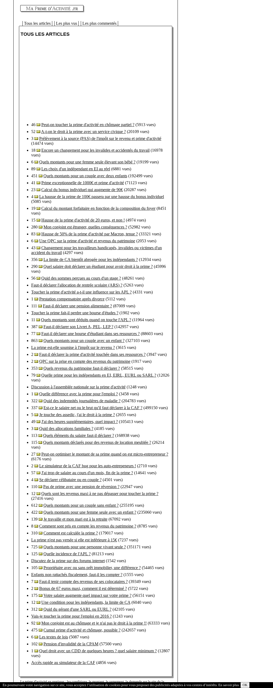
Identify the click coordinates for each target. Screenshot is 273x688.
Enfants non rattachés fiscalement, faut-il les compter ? (76, 574)
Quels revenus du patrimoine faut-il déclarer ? (81, 368)
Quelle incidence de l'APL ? (67, 554)
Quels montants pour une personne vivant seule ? (84, 547)
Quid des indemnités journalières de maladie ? (82, 401)
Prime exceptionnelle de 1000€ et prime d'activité (82, 182)
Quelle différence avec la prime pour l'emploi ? (78, 394)
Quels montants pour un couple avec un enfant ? (84, 340)
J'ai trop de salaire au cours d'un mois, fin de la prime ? (87, 472)
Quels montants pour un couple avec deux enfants (85, 176)
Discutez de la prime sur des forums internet (68, 560)
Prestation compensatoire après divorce (72, 299)
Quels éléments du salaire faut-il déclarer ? (78, 435)
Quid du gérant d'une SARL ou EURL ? (77, 609)
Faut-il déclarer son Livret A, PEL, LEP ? (78, 326)
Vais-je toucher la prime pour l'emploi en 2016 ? (71, 616)
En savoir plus (228, 685)
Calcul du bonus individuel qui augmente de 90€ (82, 189)
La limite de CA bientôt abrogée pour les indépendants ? (90, 259)
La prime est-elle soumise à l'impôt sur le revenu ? (73, 347)
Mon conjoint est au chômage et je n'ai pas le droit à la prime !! (94, 623)
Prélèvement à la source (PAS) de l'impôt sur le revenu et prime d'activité (100, 138)
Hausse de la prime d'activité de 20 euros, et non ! (83, 220)
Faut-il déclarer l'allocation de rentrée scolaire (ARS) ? (76, 285)
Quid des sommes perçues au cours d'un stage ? (81, 278)
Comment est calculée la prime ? (70, 533)
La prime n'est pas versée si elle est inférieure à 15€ (74, 540)
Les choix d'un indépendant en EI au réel (75, 169)
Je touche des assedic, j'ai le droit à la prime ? (77, 414)
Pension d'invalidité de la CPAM (70, 644)
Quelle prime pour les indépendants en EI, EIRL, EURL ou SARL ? (98, 375)
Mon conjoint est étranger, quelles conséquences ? (85, 227)
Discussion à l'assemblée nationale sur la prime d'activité (78, 387)
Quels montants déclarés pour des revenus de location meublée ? (97, 442)
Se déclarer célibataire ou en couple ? (70, 479)
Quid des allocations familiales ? (66, 428)
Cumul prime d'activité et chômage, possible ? (82, 630)
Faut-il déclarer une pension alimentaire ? (77, 306)
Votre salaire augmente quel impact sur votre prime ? (87, 595)
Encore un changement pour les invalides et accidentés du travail (95, 150)
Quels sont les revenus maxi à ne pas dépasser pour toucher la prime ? (99, 493)
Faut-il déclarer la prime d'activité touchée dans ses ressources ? (92, 354)
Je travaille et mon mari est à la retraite (75, 519)
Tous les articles (37, 23)
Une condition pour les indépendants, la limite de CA (85, 602)
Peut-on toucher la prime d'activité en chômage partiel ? (87, 124)
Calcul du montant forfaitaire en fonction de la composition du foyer (98, 208)
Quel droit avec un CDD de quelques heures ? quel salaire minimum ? (98, 651)
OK (245, 685)
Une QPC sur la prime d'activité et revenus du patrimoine (87, 241)
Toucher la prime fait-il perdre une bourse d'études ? (74, 313)
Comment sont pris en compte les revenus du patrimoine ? (87, 526)
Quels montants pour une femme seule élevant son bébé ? (87, 162)
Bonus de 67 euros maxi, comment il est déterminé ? (83, 588)
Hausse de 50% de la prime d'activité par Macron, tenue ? (89, 234)
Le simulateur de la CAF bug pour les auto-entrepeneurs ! (87, 466)
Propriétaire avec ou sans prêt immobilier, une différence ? (92, 567)
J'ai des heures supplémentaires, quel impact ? (79, 421)
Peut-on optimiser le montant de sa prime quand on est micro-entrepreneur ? (104, 454)
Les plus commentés (99, 23)
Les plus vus (66, 23)
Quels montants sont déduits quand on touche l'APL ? (86, 319)
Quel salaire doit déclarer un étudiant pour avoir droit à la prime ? (98, 266)
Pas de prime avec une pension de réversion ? (81, 486)
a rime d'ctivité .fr (52, 8)
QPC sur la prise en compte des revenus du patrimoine (84, 361)
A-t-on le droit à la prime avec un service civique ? (83, 131)
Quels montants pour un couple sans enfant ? (81, 505)
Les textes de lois (53, 637)
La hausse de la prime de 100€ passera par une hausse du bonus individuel (101, 196)
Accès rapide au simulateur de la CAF (63, 662)
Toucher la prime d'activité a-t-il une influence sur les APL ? (81, 292)
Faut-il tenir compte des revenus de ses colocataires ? (83, 581)
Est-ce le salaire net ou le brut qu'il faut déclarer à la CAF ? (92, 407)
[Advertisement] (65, 79)
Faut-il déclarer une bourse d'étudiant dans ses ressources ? (90, 333)
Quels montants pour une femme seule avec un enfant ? (89, 512)
